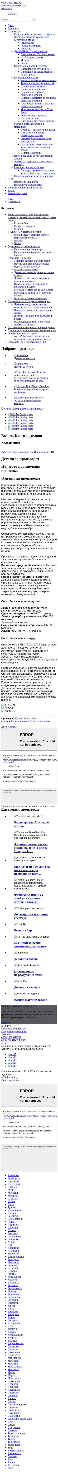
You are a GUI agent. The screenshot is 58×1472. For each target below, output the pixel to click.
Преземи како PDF (44, 452)
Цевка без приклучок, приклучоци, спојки (33, 134)
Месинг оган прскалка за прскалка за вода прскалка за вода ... (32, 870)
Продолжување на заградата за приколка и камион (37, 105)
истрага (5, 1022)
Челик (24, 63)
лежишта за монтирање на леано (38, 80)
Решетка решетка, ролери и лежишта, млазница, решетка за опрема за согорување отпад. (34, 37)
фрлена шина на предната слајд (38, 83)
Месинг (25, 60)
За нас (11, 190)
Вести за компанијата (26, 181)
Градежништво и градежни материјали (29, 301)
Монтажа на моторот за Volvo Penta (33, 289)
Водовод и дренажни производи (38, 129)
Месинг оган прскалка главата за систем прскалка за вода (31, 379)
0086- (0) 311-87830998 (13, 1040)
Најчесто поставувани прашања (25, 187)
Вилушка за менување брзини (37, 121)
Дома (11, 25)
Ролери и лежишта (31, 45)
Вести (11, 179)
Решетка (25, 48)
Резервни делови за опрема (29, 167)
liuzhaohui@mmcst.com (13, 1028)
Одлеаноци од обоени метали (30, 66)
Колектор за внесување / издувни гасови (34, 116)
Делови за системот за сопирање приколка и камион (38, 99)
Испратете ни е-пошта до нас (17, 452)
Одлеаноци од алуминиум (35, 68)
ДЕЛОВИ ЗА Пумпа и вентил (30, 51)
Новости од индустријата (28, 184)
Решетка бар (27, 42)
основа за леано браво (33, 89)
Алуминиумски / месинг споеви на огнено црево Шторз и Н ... (31, 847)
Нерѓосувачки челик (32, 57)
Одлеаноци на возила (26, 77)
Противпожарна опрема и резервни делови (31, 327)
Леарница (13, 28)
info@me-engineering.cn (14, 1031)
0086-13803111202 (11, 1037)
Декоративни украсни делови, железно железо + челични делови (37, 147)
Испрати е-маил (10, 1080)
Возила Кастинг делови (30, 999)
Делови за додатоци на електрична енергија (32, 330)
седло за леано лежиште (34, 86)
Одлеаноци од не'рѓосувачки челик (33, 176)
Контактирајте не (17, 193)
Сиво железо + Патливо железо (38, 54)
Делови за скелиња (31, 152)
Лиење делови (9, 726)
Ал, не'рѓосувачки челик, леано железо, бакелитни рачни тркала (38, 171)
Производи (14, 31)
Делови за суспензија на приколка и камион (34, 93)
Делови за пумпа (23, 366)
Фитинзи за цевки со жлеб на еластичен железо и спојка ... (28, 898)
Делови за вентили (24, 358)
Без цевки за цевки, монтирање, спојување (30, 944)
